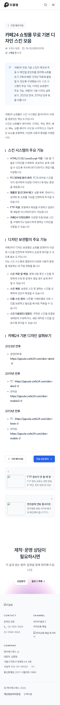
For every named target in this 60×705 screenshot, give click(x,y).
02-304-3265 (15, 626)
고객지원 (28, 694)
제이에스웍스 (13, 687)
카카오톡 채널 (39, 626)
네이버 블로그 (39, 621)
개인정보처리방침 (12, 694)
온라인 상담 (9, 621)
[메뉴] (53, 5)
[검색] (45, 5)
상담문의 (21, 581)
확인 (33, 667)
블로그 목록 (38, 581)
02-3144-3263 (12, 632)
